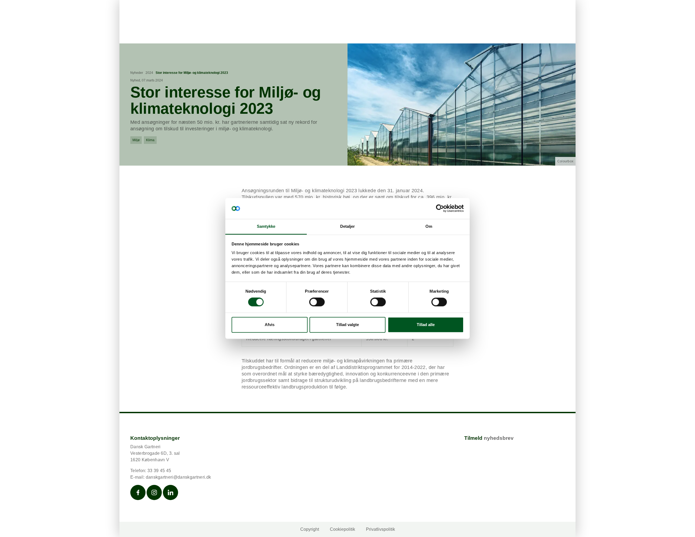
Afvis (269, 324)
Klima (150, 140)
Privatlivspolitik (380, 529)
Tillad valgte (347, 324)
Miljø (136, 140)
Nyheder (136, 73)
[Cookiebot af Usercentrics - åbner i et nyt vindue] (440, 208)
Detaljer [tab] (347, 226)
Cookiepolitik (342, 529)
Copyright (309, 529)
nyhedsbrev (499, 438)
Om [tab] (428, 226)
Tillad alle (426, 324)
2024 (149, 73)
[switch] (317, 302)
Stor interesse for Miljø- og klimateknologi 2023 (192, 73)
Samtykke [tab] (266, 226)
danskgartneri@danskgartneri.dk (178, 477)
